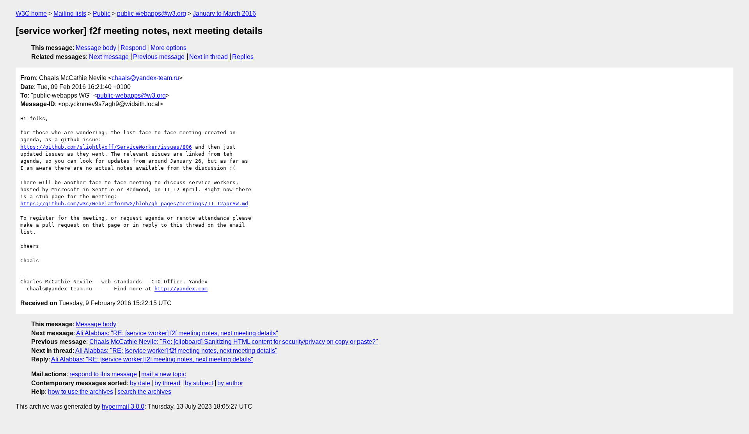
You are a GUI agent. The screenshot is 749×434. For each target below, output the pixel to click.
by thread (167, 383)
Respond (133, 47)
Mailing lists (69, 13)
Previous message (159, 56)
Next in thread (208, 56)
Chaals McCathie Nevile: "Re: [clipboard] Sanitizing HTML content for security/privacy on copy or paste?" (233, 341)
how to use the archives (80, 391)
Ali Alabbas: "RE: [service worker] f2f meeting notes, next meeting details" (177, 333)
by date (140, 383)
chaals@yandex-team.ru (145, 78)
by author (230, 383)
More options (168, 47)
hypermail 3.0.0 (123, 406)
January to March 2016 (224, 13)
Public (101, 13)
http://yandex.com (181, 289)
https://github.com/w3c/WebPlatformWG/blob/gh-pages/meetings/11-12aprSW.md (134, 203)
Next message (109, 56)
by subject (199, 383)
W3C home (31, 13)
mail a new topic (163, 374)
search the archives (144, 391)
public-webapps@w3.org (151, 13)
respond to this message (103, 374)
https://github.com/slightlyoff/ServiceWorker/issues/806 (106, 147)
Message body (96, 47)
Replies (243, 56)
